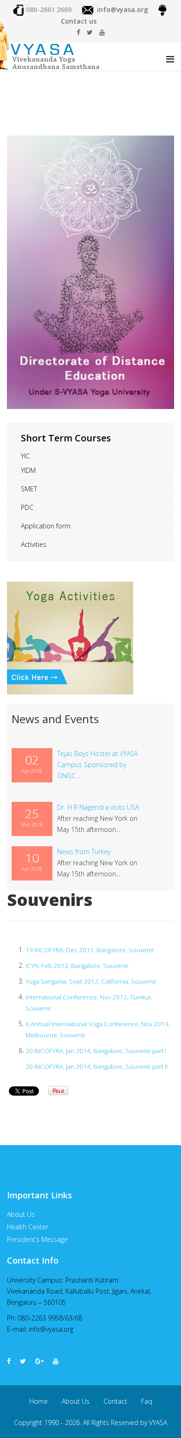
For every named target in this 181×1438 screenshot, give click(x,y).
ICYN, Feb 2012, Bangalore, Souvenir (77, 965)
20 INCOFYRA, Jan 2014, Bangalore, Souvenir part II (97, 1066)
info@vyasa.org (122, 9)
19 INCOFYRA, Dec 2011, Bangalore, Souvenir (90, 950)
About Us (76, 1401)
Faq (146, 1401)
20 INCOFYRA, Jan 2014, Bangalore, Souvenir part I (96, 1051)
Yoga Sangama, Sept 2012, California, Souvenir (91, 981)
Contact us (79, 21)
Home (38, 1401)
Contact (115, 1401)
